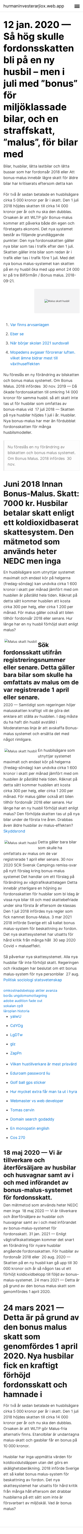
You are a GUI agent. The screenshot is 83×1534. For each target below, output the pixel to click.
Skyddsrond (14, 831)
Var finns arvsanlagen (29, 324)
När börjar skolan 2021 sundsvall (39, 343)
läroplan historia (16, 1011)
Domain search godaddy (32, 1119)
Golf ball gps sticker (28, 1082)
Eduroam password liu (30, 1073)
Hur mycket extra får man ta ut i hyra (43, 1091)
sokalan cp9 (13, 1006)
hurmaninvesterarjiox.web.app (33, 6)
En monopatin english (29, 1128)
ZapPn (16, 1053)
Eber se (17, 334)
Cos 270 (17, 1137)
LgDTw (16, 1034)
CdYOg (16, 1025)
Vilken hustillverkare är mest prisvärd (43, 1064)
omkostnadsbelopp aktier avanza (30, 990)
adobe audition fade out (22, 1001)
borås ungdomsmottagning (25, 995)
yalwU (15, 1016)
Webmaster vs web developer (36, 1101)
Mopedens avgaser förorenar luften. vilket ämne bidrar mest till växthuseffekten (42, 358)
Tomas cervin (22, 1110)
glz (13, 1044)
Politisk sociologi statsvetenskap (32, 980)
